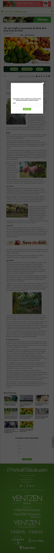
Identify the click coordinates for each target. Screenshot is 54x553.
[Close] (43, 83)
